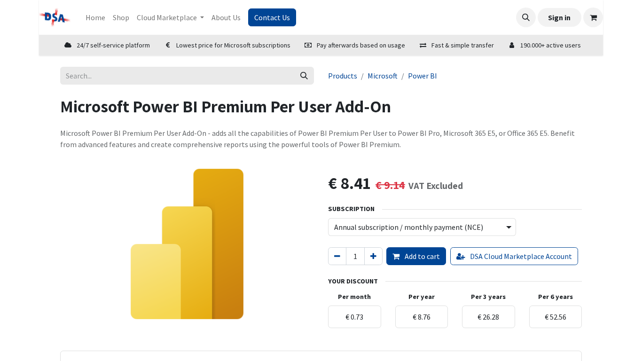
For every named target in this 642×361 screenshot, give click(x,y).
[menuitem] (95, 17)
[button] (526, 17)
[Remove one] (337, 256)
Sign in (559, 17)
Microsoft (383, 75)
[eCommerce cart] (593, 17)
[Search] (304, 76)
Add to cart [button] (421, 256)
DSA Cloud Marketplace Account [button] (520, 256)
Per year (421, 296)
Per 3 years (488, 296)
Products (342, 75)
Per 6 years (555, 296)
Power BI (422, 75)
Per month (354, 296)
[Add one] (373, 256)
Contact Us (272, 17)
